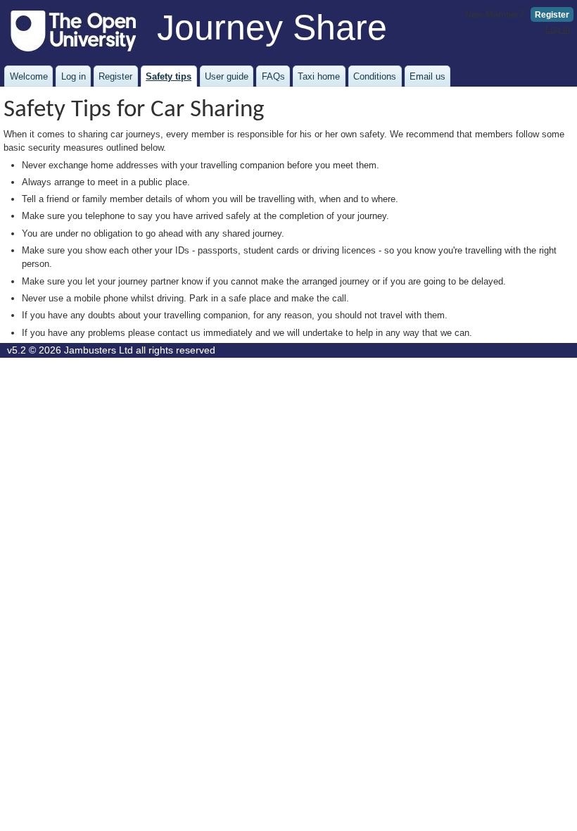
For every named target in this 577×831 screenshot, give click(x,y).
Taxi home (319, 76)
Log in (557, 29)
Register (552, 15)
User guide (226, 76)
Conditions (374, 76)
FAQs (273, 76)
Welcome (29, 76)
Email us (427, 76)
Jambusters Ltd (98, 350)
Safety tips (168, 76)
